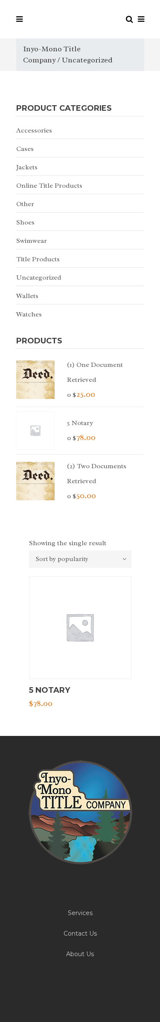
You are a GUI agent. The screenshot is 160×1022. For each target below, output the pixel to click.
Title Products (38, 259)
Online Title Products (49, 185)
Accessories (34, 130)
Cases (25, 149)
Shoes (25, 222)
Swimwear (31, 240)
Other (25, 204)
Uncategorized (38, 277)
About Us (80, 954)
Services (80, 913)
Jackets (27, 167)
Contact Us (80, 933)
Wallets (27, 296)
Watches (29, 314)
